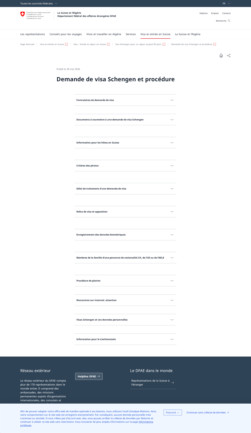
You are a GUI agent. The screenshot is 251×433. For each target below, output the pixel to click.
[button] (32, 34)
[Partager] (228, 55)
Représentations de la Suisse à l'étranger (150, 382)
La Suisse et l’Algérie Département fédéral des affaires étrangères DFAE (86, 14)
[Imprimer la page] (221, 55)
